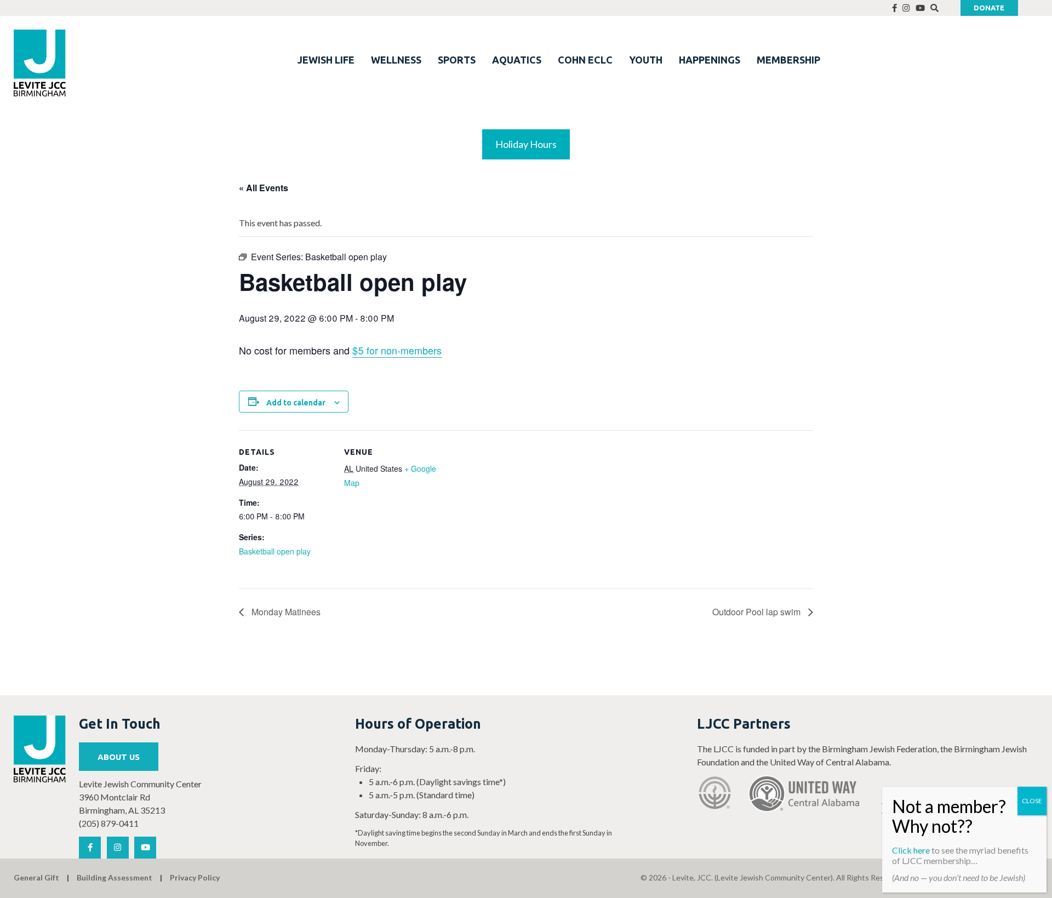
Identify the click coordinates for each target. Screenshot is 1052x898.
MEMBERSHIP (788, 59)
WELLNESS (396, 59)
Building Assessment (114, 877)
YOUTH (645, 59)
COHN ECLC (585, 59)
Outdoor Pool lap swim (757, 611)
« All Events (263, 187)
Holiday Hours (526, 144)
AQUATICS (516, 59)
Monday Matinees (285, 611)
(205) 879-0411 (109, 823)
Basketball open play (275, 551)
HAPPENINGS (709, 59)
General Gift (36, 877)
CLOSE (1032, 801)
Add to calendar (295, 403)
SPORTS (457, 59)
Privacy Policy (195, 877)
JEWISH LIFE (326, 59)
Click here (911, 850)
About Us (119, 757)
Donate (989, 8)
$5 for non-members (397, 350)
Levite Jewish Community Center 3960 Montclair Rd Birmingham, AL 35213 (140, 797)
